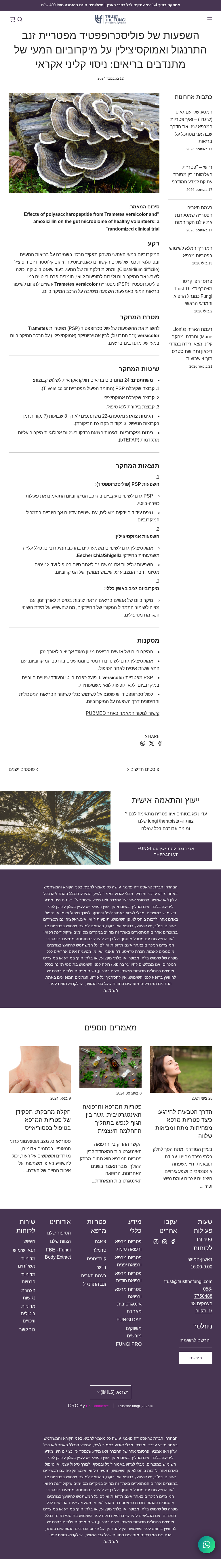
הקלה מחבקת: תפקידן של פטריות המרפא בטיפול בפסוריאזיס (43, 1119)
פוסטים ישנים (22, 769)
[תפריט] (208, 19)
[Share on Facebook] (159, 744)
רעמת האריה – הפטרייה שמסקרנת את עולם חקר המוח (193, 215)
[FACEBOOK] (173, 1241)
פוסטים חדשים (144, 769)
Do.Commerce (97, 1406)
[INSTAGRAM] (164, 1241)
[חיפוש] (20, 19)
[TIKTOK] (156, 1241)
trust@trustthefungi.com (188, 1281)
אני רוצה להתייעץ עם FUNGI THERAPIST (166, 851)
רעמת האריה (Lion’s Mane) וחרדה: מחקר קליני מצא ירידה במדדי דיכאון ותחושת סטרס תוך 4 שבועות (190, 344)
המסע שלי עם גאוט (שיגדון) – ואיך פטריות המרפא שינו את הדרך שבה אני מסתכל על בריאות (191, 127)
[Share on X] (150, 744)
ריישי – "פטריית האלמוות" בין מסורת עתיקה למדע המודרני (192, 174)
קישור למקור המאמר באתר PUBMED (122, 713)
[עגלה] (12, 19)
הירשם (195, 1357)
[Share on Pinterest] (142, 744)
